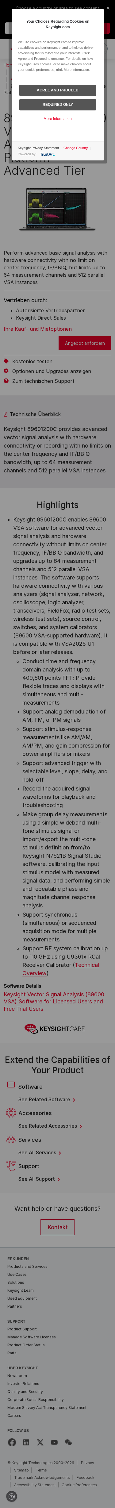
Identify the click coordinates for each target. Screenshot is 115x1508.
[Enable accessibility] (11, 1496)
